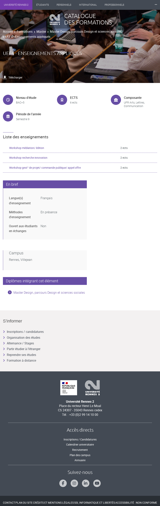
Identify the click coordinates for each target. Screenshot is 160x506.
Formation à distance (21, 360)
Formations (25, 31)
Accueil (8, 31)
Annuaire (80, 460)
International (88, 5)
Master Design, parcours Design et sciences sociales (86, 31)
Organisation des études (23, 337)
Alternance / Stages (20, 343)
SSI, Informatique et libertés (94, 502)
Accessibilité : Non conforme (136, 502)
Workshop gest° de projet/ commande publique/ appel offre (45, 167)
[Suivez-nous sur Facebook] (63, 483)
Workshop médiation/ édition (26, 148)
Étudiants (42, 5)
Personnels (64, 5)
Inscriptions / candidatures (25, 332)
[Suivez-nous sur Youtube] (97, 483)
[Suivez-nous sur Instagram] (74, 483)
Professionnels (114, 5)
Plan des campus (80, 455)
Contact (9, 502)
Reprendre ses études (21, 355)
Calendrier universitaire (80, 444)
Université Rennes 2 (16, 5)
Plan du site (24, 502)
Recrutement (80, 450)
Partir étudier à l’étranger (23, 349)
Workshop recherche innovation (28, 157)
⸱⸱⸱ (156, 4)
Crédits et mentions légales (53, 502)
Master (41, 31)
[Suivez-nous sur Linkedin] (85, 483)
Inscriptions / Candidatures (80, 439)
